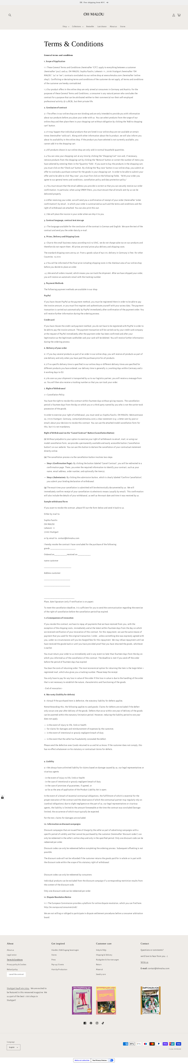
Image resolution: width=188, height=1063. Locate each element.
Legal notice (11, 955)
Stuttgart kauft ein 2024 (18, 988)
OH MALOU (177, 1049)
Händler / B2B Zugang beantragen (65, 950)
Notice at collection (82, 1060)
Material (99, 970)
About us (10, 950)
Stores (54, 955)
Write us (144, 962)
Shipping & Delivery (104, 955)
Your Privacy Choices (99, 1060)
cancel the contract (16, 974)
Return (99, 965)
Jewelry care (101, 974)
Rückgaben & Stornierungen (107, 960)
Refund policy (12, 970)
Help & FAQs (101, 950)
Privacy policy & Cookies (16, 965)
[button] (10, 15)
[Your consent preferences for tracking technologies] (2, 797)
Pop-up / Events (57, 965)
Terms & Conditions (15, 960)
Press (53, 960)
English (12, 1047)
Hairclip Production (59, 970)
